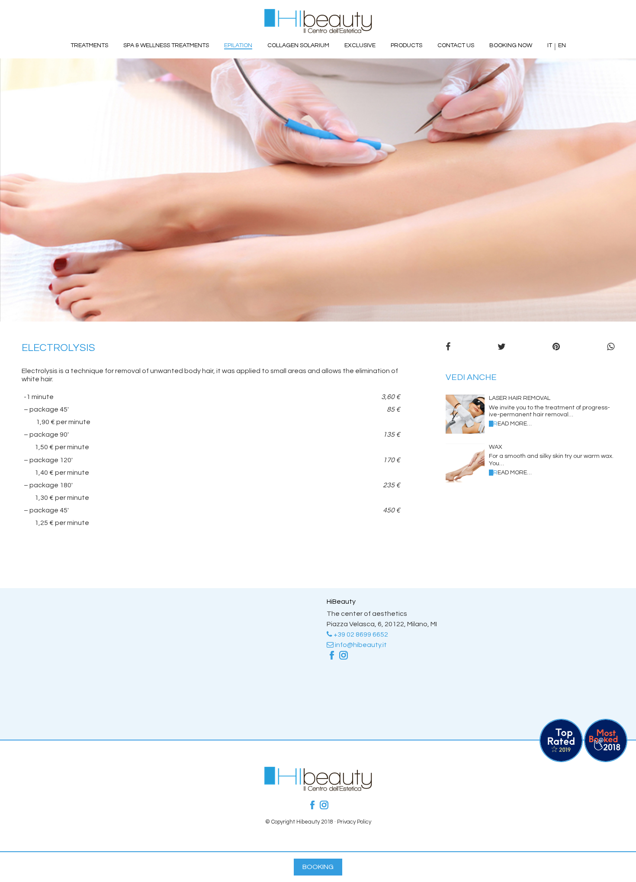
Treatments (89, 45)
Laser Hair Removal (519, 398)
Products (406, 45)
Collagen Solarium (298, 45)
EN (562, 45)
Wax (495, 447)
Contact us (455, 45)
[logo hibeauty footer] (318, 788)
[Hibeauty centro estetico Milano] (318, 21)
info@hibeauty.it (360, 644)
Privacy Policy (354, 822)
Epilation (238, 45)
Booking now (510, 45)
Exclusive (360, 45)
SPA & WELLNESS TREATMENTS (166, 45)
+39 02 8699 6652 (360, 634)
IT (549, 45)
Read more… (512, 424)
